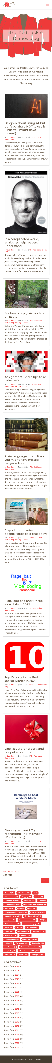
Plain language (30, 939)
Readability (38, 943)
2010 (17, 1034)
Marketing (23, 931)
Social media (11, 947)
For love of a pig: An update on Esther (24, 314)
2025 (17, 970)
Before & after (11, 897)
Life (19, 928)
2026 (17, 966)
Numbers (25, 935)
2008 (17, 1043)
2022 (17, 983)
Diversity (9, 908)
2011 (17, 1030)
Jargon (8, 928)
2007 (17, 1047)
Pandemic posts (12, 939)
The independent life (29, 951)
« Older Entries (11, 871)
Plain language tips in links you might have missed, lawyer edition (24, 460)
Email (31, 908)
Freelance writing (33, 916)
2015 (17, 1013)
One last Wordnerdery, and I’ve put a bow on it (24, 750)
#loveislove (24, 893)
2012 (17, 1026)
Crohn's (42, 901)
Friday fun (10, 920)
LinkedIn (9, 931)
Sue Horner (11, 137)
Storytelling (10, 951)
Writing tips (38, 955)
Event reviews (38, 912)
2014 (17, 1017)
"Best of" (9, 893)
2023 (17, 979)
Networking (38, 931)
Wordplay (10, 955)
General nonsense (27, 920)
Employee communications (16, 912)
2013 (17, 1021)
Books (39, 897)
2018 (17, 1000)
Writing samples (21, 322)
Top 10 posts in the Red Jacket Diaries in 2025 (21, 679)
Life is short (32, 928)
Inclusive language (32, 924)
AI (35, 893)
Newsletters (10, 935)
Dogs (21, 908)
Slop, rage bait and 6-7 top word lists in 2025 (24, 602)
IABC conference (12, 924)
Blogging (26, 897)
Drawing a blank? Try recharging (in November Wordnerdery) (23, 834)
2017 (17, 1004)
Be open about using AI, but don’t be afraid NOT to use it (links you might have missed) (25, 128)
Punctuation (22, 943)
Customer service (12, 904)
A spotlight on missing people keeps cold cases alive (26, 532)
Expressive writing (13, 916)
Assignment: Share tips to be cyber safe (26, 378)
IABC (43, 920)
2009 (17, 1039)
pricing (8, 943)
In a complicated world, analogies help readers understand (22, 242)
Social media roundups (31, 947)
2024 (17, 975)
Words (23, 955)
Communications (12, 901)
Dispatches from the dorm (35, 904)
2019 (17, 996)
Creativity (29, 901)
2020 (17, 992)
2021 (17, 987)
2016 (17, 1009)
